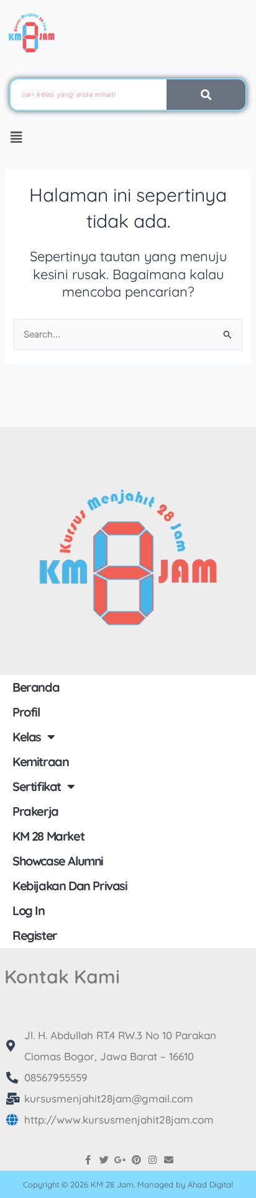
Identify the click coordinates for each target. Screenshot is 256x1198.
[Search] (206, 94)
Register (34, 935)
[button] (16, 138)
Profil (26, 712)
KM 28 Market (48, 836)
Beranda (35, 687)
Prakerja (35, 811)
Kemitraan (40, 761)
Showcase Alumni (57, 861)
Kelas (26, 736)
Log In (28, 910)
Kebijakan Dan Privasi (69, 885)
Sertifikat (36, 786)
